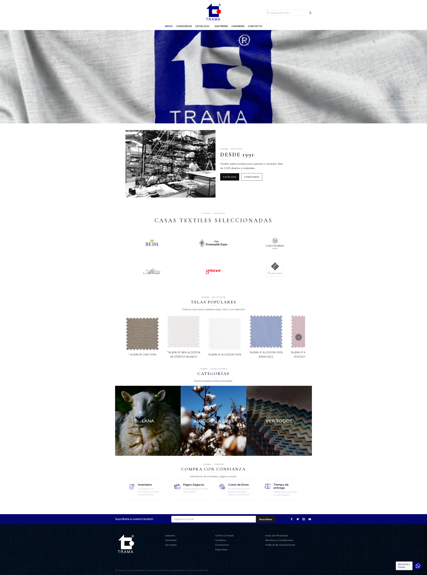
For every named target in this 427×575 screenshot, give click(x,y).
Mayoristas (221, 549)
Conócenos (251, 177)
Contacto (220, 540)
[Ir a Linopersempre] (275, 271)
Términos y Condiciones (279, 540)
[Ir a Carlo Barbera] (275, 243)
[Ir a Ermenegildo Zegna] (213, 243)
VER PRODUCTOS (147, 444)
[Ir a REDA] (152, 243)
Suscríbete (265, 519)
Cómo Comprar (224, 535)
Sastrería (170, 535)
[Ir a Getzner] (213, 271)
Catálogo (229, 177)
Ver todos (170, 544)
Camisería (170, 540)
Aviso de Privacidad (276, 535)
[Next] (298, 337)
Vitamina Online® (197, 570)
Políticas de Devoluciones (280, 544)
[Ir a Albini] (152, 271)
